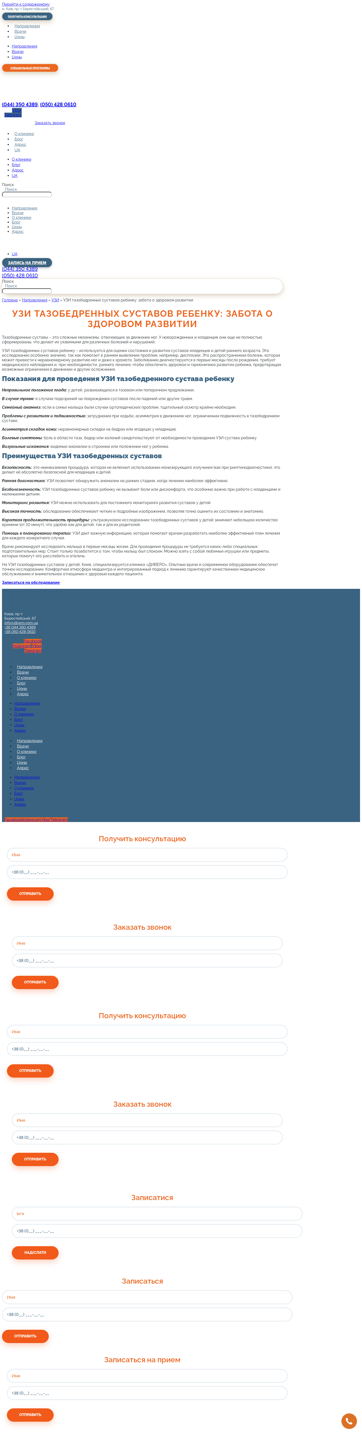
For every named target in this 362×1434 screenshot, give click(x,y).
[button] (142, 199)
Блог (19, 139)
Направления (27, 26)
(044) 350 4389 (20, 104)
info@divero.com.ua (21, 623)
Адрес (20, 144)
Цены (20, 37)
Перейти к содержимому (26, 4)
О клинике (24, 133)
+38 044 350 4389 (20, 627)
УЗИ (55, 300)
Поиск (8, 184)
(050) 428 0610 (58, 104)
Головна (10, 300)
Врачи (20, 31)
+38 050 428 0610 (19, 632)
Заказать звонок (50, 123)
